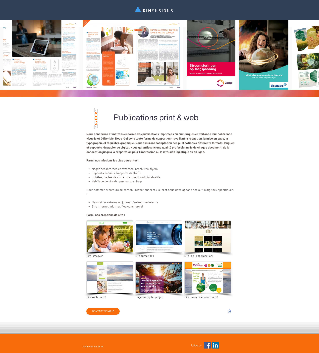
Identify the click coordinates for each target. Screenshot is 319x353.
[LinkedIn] (215, 345)
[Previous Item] (9, 55)
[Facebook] (207, 345)
